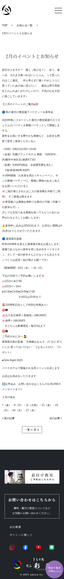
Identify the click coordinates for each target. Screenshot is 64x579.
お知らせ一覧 (24, 25)
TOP (4, 25)
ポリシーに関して (21, 535)
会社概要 (15, 527)
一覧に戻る (32, 430)
